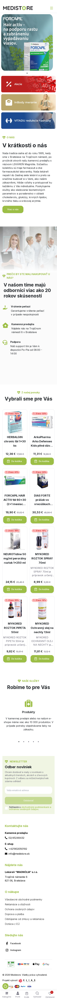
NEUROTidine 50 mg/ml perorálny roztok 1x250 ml (14, 558)
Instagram (15, 950)
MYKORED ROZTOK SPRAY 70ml (42, 558)
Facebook (15, 943)
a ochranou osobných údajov (30, 808)
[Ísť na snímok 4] (33, 741)
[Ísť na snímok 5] (38, 741)
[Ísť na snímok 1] (27, 73)
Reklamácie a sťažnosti (17, 904)
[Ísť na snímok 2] (23, 741)
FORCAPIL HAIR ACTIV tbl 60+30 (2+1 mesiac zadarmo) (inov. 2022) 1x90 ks (14, 500)
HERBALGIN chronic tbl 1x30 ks (15, 441)
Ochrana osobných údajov (20, 909)
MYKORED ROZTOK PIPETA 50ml (15, 628)
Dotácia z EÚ (12, 923)
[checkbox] (6, 808)
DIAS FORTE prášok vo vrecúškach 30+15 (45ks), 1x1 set (42, 500)
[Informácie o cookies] (5, 986)
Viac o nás (13, 209)
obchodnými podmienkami (35, 807)
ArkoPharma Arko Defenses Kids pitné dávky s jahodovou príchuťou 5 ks (42, 441)
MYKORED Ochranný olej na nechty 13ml (42, 628)
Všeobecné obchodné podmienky (23, 899)
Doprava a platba (14, 914)
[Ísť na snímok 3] (28, 741)
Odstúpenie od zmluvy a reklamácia (24, 919)
